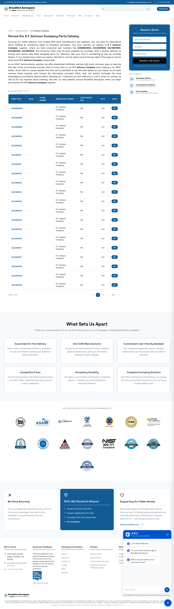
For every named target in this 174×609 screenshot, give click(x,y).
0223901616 (16, 229)
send (167, 589)
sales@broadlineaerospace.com (139, 2)
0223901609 (16, 118)
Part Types (71, 16)
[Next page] (119, 295)
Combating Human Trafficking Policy (98, 566)
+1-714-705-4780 (163, 2)
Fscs (38, 16)
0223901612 (16, 173)
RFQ (114, 108)
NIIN (80, 16)
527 (113, 295)
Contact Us (89, 16)
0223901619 (16, 266)
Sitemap (64, 572)
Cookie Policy (95, 558)
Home (6, 16)
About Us (15, 16)
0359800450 (17, 108)
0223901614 (16, 211)
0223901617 (16, 248)
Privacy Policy (96, 554)
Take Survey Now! (40, 583)
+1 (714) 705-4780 (15, 569)
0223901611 (16, 155)
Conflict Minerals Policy (99, 561)
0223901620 (16, 276)
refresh (167, 534)
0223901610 (16, 136)
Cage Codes (48, 16)
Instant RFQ (163, 9)
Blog (98, 16)
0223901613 (16, 192)
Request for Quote (149, 61)
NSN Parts (60, 16)
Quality (64, 565)
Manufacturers (28, 16)
